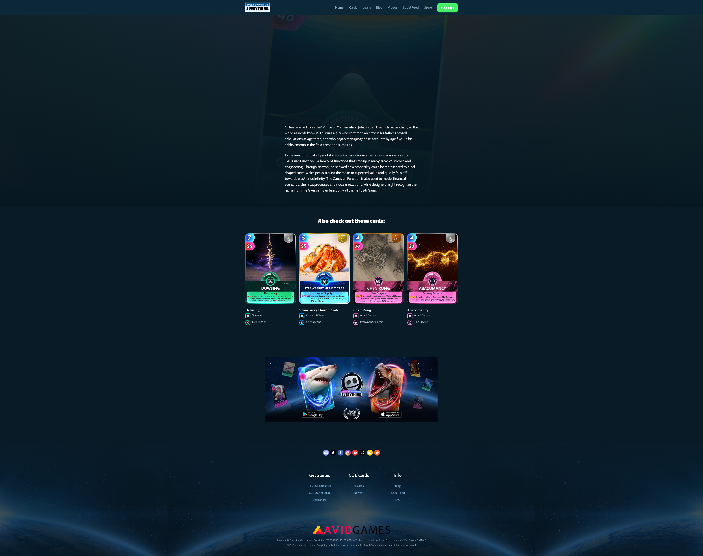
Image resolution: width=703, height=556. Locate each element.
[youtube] (355, 453)
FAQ (397, 499)
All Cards (359, 486)
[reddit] (377, 453)
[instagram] (348, 453)
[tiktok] (333, 453)
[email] (370, 453)
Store (428, 7)
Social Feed (411, 7)
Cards (353, 7)
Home (339, 7)
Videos (392, 7)
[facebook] (340, 453)
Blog (379, 7)
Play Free (447, 7)
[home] (257, 6)
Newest (359, 493)
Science (334, 83)
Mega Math (356, 83)
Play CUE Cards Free (320, 486)
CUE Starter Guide (320, 493)
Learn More (319, 499)
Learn (367, 7)
